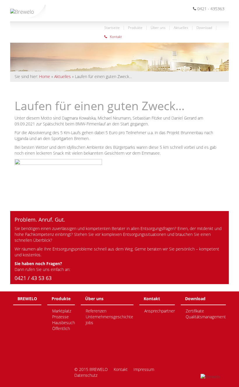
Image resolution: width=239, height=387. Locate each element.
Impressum (143, 369)
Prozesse (60, 316)
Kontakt (116, 36)
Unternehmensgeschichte (109, 316)
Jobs (89, 322)
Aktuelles (181, 27)
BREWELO (27, 298)
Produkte (135, 27)
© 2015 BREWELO (91, 369)
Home (44, 76)
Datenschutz (85, 375)
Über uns (158, 27)
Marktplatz (61, 311)
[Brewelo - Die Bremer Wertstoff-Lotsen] (27, 9)
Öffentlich (61, 328)
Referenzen (96, 311)
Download (204, 27)
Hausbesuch (63, 322)
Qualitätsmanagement (206, 316)
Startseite (112, 27)
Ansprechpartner (159, 311)
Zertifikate (195, 311)
